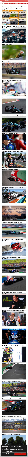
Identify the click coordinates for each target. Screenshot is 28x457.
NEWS (11, 3)
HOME (2, 3)
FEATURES (15, 3)
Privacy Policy (10, 451)
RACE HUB (6, 3)
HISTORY (25, 3)
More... (24, 10)
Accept (20, 453)
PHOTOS (20, 3)
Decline (8, 453)
